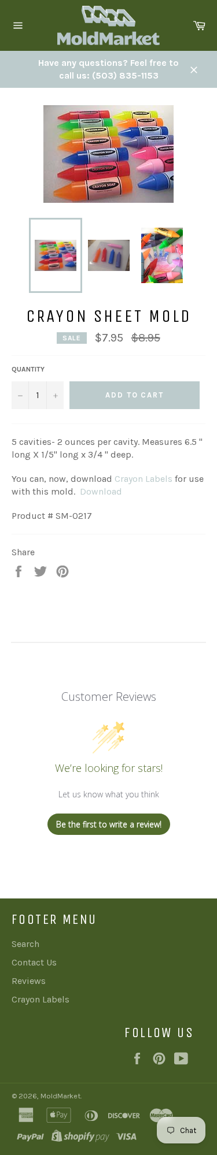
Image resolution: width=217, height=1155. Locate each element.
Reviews (29, 980)
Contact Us (34, 962)
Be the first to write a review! (108, 824)
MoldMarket (60, 1095)
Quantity (28, 369)
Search (25, 943)
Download (101, 491)
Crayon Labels (143, 478)
